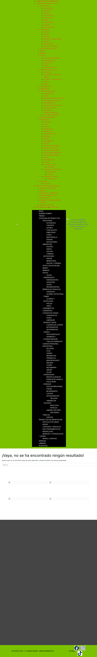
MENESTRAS (48, 44)
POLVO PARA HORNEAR (52, 153)
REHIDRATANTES (49, 67)
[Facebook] (76, 648)
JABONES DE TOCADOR (52, 169)
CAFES (46, 20)
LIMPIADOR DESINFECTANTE (54, 98)
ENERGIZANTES (49, 60)
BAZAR (42, 191)
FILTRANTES (48, 8)
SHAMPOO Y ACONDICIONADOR (50, 338)
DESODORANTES (49, 164)
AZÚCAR (46, 37)
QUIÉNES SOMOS (46, 1)
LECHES (46, 13)
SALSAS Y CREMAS (50, 46)
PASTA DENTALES (50, 108)
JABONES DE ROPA (50, 176)
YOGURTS (47, 10)
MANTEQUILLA (48, 22)
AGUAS (42, 55)
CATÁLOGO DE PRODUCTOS (46, 3)
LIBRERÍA (46, 207)
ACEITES (46, 32)
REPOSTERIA (45, 119)
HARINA (46, 127)
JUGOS (46, 65)
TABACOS (43, 181)
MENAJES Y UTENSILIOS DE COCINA (51, 435)
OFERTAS (39, 207)
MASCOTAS (51, 172)
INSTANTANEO (48, 27)
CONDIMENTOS (45, 86)
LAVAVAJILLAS (48, 93)
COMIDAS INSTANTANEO (52, 39)
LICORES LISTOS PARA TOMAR (53, 295)
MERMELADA (48, 129)
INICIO (38, 1)
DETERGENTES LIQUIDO (52, 105)
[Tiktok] (79, 653)
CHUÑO (46, 138)
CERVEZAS (47, 72)
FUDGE (46, 157)
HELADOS (51, 167)
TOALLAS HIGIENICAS (51, 115)
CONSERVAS (44, 89)
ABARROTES (44, 29)
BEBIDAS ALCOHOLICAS (48, 70)
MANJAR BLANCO (49, 134)
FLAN (45, 124)
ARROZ (46, 34)
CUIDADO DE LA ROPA (51, 100)
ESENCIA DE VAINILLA (51, 150)
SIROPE (46, 143)
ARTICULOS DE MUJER (48, 48)
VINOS (45, 84)
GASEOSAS (47, 63)
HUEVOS (46, 183)
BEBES (42, 51)
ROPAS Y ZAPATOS (47, 205)
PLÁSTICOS (54, 207)
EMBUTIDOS (47, 18)
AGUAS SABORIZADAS (51, 58)
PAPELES (50, 174)
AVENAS (46, 25)
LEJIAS (45, 96)
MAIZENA (46, 136)
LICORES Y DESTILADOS (52, 79)
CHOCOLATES (48, 15)
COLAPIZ (46, 162)
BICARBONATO (48, 160)
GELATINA (47, 122)
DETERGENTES (49, 103)
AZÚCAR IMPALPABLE (51, 155)
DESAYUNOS (44, 6)
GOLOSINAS (51, 179)
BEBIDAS (43, 53)
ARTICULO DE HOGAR (48, 188)
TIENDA (56, 1)
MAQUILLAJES (45, 198)
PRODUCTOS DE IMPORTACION (47, 186)
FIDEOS (46, 41)
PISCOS (46, 82)
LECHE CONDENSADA (51, 146)
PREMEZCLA (48, 131)
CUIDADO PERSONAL (48, 117)
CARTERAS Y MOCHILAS (49, 193)
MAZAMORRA (48, 141)
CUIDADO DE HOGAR (47, 91)
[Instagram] (83, 648)
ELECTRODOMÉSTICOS (48, 195)
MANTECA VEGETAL (50, 148)
